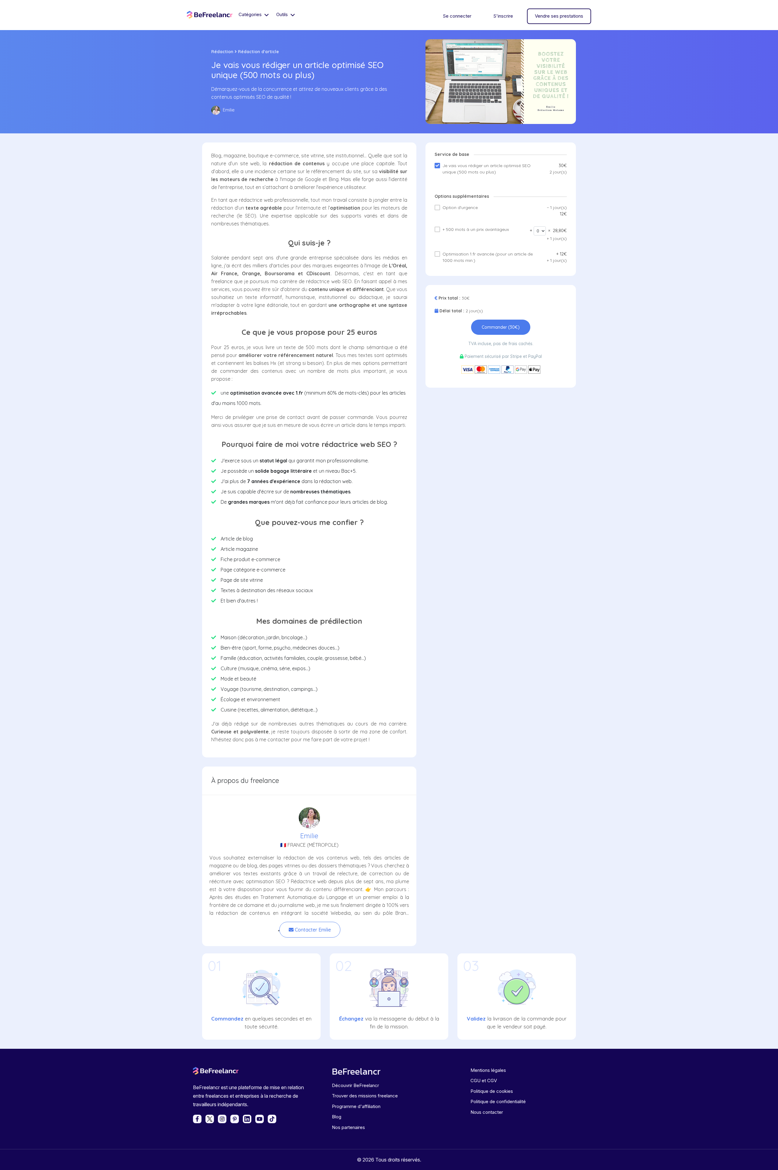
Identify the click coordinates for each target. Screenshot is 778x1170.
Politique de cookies (491, 1091)
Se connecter (457, 16)
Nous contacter (486, 1112)
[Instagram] (222, 1119)
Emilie (309, 836)
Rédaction (222, 51)
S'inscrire (503, 16)
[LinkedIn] (247, 1119)
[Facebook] (197, 1119)
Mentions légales (488, 1070)
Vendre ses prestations (559, 16)
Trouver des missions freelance (365, 1096)
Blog (336, 1117)
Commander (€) (501, 327)
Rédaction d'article (258, 51)
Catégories (251, 14)
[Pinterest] (234, 1119)
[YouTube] (259, 1119)
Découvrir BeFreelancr (355, 1085)
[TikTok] (272, 1119)
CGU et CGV (483, 1080)
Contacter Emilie (312, 930)
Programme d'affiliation (356, 1106)
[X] (209, 1119)
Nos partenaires (348, 1127)
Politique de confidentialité (498, 1101)
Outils (282, 14)
